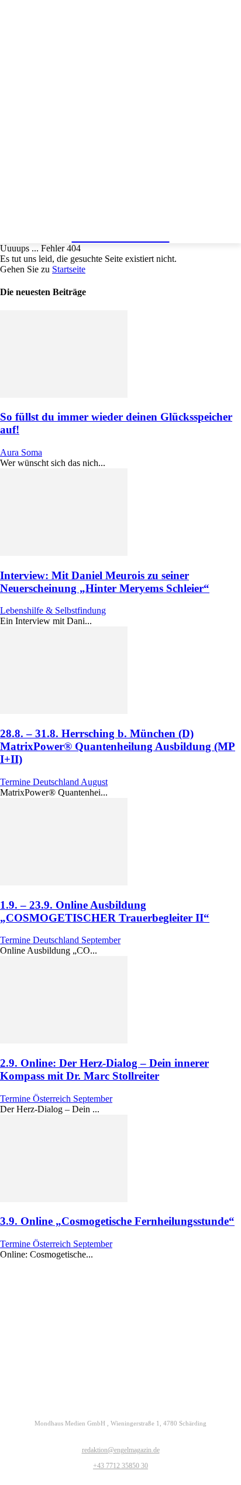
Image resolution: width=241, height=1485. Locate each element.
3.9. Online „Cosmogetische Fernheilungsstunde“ (117, 1221)
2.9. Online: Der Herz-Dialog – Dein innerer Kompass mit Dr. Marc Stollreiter (104, 1069)
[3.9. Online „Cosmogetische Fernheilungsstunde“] (64, 1199)
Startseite (68, 269)
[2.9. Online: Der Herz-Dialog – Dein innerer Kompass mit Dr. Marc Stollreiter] (64, 1040)
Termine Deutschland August (54, 782)
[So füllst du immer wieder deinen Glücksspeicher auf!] (64, 395)
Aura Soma (21, 452)
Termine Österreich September (56, 1099)
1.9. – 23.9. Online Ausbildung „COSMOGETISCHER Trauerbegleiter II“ (104, 911)
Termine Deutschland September (60, 940)
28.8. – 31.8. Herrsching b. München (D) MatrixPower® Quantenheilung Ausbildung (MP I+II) (117, 746)
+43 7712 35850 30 (120, 1466)
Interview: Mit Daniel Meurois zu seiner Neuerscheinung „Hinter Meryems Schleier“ (104, 581)
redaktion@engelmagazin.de (121, 1450)
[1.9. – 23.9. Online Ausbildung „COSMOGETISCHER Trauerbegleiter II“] (64, 882)
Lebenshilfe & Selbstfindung (53, 610)
